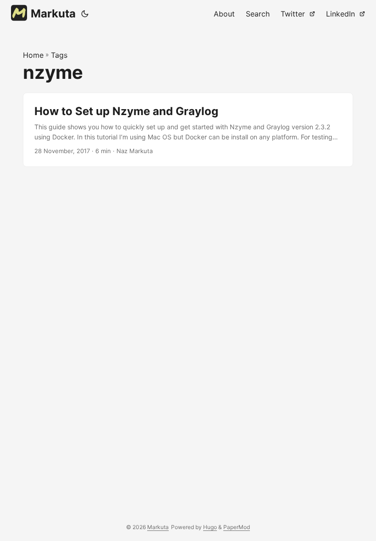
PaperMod (236, 527)
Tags (59, 55)
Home (33, 55)
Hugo (210, 527)
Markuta (53, 13)
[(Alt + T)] (84, 14)
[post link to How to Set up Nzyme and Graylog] (188, 130)
